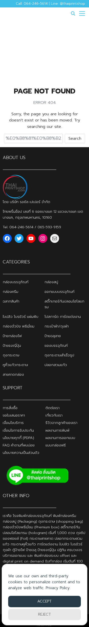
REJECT (44, 614)
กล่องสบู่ (51, 282)
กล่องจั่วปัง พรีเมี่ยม (18, 326)
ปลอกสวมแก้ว (55, 365)
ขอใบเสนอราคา (14, 415)
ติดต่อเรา (52, 408)
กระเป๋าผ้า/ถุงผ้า (56, 326)
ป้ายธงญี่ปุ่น (12, 345)
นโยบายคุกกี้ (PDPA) (18, 438)
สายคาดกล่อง (13, 374)
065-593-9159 (49, 227)
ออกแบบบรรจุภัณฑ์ (59, 291)
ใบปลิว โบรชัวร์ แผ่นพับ (20, 316)
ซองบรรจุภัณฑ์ (56, 345)
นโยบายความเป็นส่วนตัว (21, 452)
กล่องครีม (10, 291)
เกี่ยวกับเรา (54, 415)
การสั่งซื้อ (10, 408)
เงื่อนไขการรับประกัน (18, 430)
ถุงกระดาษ (11, 355)
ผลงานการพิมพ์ (57, 430)
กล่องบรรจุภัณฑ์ (15, 282)
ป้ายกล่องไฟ (12, 336)
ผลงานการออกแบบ (60, 438)
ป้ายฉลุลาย (52, 336)
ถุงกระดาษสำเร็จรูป (59, 355)
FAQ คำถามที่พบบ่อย (19, 445)
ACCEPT (44, 601)
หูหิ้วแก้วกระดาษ (15, 365)
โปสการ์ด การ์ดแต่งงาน (62, 316)
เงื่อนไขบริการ (13, 422)
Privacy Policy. (58, 588)
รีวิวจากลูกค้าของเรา (61, 422)
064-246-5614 (21, 227)
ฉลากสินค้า (11, 301)
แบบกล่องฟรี (55, 445)
